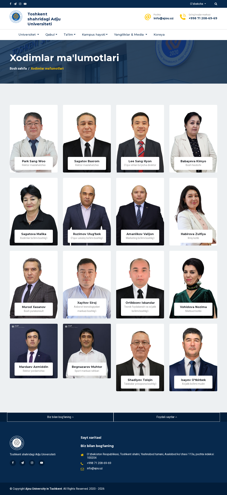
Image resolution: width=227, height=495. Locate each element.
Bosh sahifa (18, 68)
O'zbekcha (197, 3)
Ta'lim (68, 34)
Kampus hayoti (93, 34)
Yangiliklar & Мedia (129, 34)
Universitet (27, 34)
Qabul (50, 34)
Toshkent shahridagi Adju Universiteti (44, 19)
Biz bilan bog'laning (59, 417)
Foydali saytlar (165, 417)
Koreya (159, 34)
